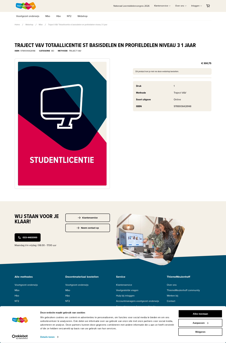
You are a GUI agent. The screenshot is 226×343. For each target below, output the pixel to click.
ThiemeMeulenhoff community (183, 290)
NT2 (69, 16)
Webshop (82, 16)
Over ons (171, 285)
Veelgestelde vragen (127, 290)
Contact (171, 301)
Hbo (58, 16)
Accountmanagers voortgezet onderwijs (137, 301)
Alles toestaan (200, 313)
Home (17, 24)
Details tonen (47, 337)
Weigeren (200, 332)
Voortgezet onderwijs (27, 16)
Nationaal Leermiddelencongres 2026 (131, 6)
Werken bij (172, 295)
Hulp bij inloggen (125, 295)
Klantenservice (90, 217)
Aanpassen (199, 322)
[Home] (26, 6)
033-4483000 (30, 237)
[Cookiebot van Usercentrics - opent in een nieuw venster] (19, 337)
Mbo (47, 16)
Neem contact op (90, 228)
